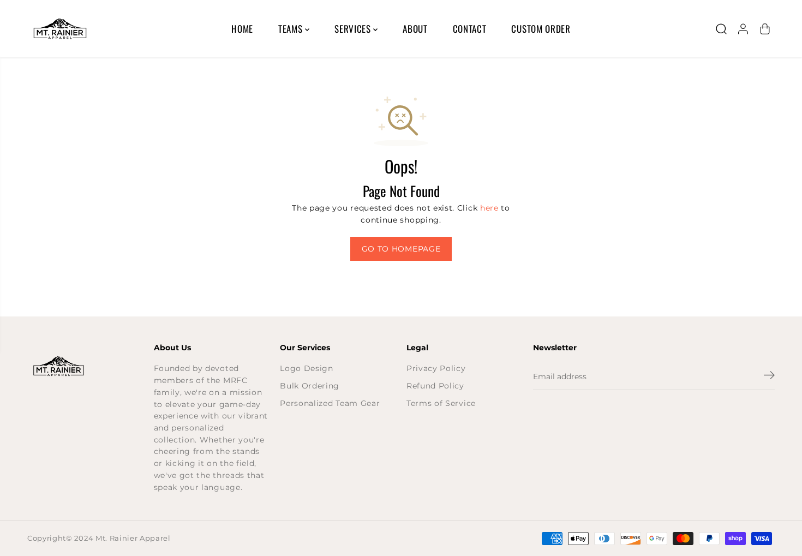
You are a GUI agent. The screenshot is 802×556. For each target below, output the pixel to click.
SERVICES (353, 28)
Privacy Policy (436, 368)
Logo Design (306, 368)
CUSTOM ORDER (540, 28)
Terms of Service (441, 403)
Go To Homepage (401, 249)
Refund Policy (435, 385)
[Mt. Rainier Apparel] (60, 28)
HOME (242, 28)
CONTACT (470, 28)
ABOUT (415, 28)
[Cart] (765, 29)
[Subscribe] (769, 376)
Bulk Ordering (309, 385)
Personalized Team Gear (330, 403)
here (489, 208)
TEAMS (291, 28)
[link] (85, 366)
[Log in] (743, 29)
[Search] (721, 29)
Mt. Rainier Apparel (133, 538)
